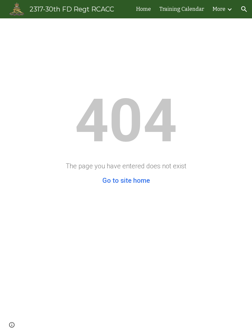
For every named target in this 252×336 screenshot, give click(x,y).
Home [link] (143, 9)
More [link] (219, 9)
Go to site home (126, 180)
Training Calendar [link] (181, 9)
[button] (244, 9)
